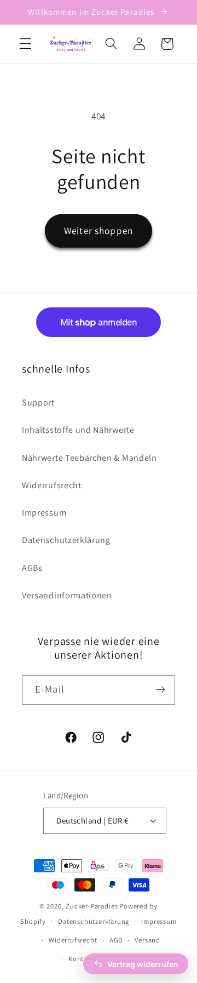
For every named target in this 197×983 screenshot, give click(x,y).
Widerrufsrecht (52, 485)
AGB (116, 940)
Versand (147, 940)
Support (38, 402)
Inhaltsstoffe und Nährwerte (78, 430)
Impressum (44, 512)
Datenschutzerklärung (66, 540)
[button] (25, 44)
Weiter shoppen (98, 230)
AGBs (32, 568)
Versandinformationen (67, 595)
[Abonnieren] (161, 690)
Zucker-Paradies (92, 906)
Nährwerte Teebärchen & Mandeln (89, 458)
